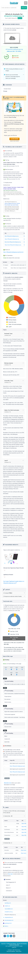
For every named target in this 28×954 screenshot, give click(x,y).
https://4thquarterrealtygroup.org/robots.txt (13, 252)
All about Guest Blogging (11, 943)
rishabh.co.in (7, 905)
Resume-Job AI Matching (22, 943)
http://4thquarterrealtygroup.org (11, 236)
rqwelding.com (8, 903)
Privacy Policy (18, 951)
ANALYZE (24, 7)
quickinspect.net (8, 923)
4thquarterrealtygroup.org (14, 49)
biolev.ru (6, 926)
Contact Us (14, 947)
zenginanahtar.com (9, 917)
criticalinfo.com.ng (8, 911)
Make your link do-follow (14, 51)
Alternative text (7, 783)
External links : (7, 843)
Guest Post (3, 943)
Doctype (7, 593)
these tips (10, 874)
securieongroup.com (9, 920)
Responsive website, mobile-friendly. (12, 596)
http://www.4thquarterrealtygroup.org (13, 242)
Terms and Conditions (11, 951)
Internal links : (7, 816)
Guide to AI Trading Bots (14, 944)
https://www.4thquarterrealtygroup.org (13, 244)
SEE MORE (7, 778)
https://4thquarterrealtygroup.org (12, 239)
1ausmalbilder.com (9, 908)
